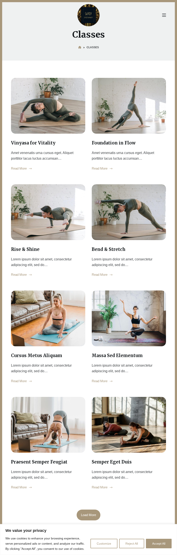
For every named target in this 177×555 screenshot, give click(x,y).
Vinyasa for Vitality (33, 143)
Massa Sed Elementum (117, 355)
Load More (88, 515)
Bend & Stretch (108, 249)
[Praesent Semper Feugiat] (48, 425)
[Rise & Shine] (48, 212)
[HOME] (79, 47)
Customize (104, 543)
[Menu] (164, 15)
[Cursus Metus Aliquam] (48, 318)
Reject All (131, 543)
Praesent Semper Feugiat (39, 462)
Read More (19, 169)
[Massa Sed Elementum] (129, 318)
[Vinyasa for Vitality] (48, 106)
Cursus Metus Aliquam (36, 355)
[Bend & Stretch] (129, 212)
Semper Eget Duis (112, 462)
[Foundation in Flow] (129, 106)
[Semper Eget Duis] (129, 425)
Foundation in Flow (114, 143)
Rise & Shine (25, 249)
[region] (88, 539)
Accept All (158, 543)
